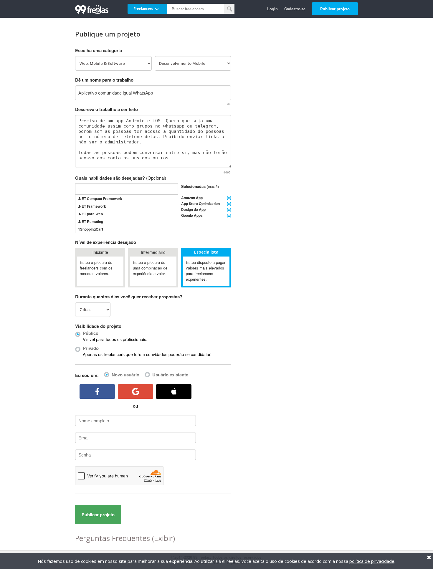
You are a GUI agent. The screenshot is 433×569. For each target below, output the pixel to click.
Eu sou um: (87, 375)
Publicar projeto (335, 8)
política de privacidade (371, 561)
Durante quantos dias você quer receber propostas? (128, 296)
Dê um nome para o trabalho (104, 80)
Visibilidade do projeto (98, 326)
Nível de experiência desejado (105, 242)
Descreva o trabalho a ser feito (106, 109)
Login (272, 8)
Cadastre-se (294, 8)
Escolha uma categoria (98, 50)
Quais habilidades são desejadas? (120, 178)
